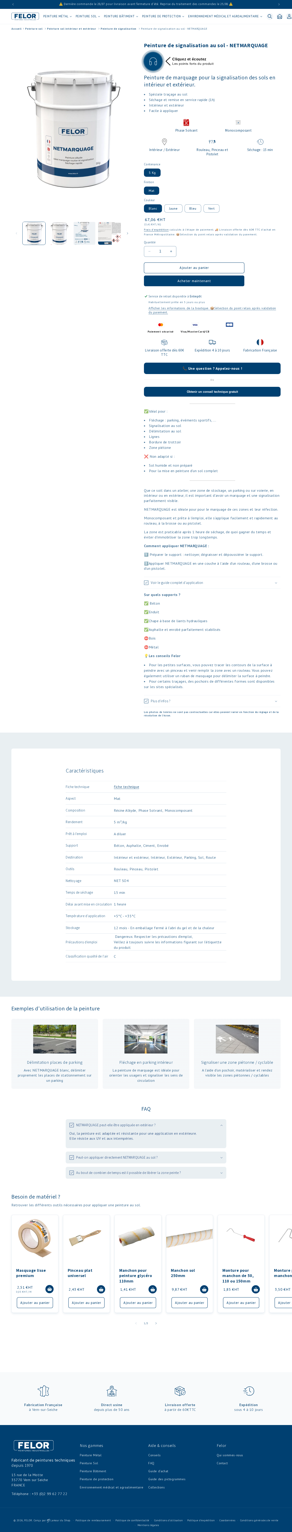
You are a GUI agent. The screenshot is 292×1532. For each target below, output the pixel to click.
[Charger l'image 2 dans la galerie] (59, 233)
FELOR (28, 1520)
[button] (57, 16)
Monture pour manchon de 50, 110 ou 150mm (238, 1276)
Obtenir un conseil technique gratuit (212, 391)
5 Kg (152, 173)
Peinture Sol (89, 1463)
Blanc (153, 208)
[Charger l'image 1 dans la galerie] (34, 233)
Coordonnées (227, 1520)
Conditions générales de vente (259, 1520)
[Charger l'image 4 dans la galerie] (109, 233)
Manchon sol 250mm (183, 1273)
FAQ (151, 1463)
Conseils (154, 1455)
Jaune (173, 208)
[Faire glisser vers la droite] (128, 233)
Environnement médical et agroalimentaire (111, 1487)
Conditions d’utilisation (168, 1520)
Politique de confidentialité (132, 1520)
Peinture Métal (91, 1455)
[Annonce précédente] (13, 4)
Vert (211, 208)
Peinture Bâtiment (93, 1471)
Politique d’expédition (201, 1520)
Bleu (192, 208)
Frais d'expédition (156, 229)
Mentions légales (148, 1525)
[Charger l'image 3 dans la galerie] (84, 233)
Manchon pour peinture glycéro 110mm (135, 1276)
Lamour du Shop (60, 1520)
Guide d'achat (158, 1471)
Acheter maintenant (194, 281)
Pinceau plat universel (80, 1273)
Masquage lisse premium (31, 1273)
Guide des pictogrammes (166, 1479)
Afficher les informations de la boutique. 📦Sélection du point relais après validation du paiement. (212, 310)
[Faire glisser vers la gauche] (16, 233)
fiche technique (126, 786)
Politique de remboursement (93, 1520)
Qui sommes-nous (230, 1455)
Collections (156, 1487)
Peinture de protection (96, 1479)
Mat (151, 191)
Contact (222, 1463)
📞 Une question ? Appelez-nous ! (212, 368)
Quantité (150, 242)
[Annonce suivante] (279, 4)
